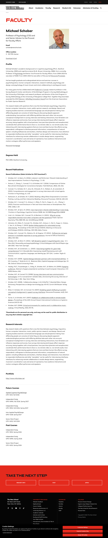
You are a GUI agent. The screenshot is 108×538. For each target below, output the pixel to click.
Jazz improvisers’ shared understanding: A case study (49, 210)
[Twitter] (12, 508)
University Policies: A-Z (39, 510)
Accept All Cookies (82, 535)
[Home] (14, 8)
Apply (100, 2)
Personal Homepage (13, 145)
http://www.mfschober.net (15, 378)
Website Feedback (38, 501)
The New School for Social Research (87, 508)
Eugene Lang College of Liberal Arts (87, 504)
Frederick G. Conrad (41, 89)
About (31, 8)
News (90, 2)
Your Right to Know (38, 519)
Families (61, 504)
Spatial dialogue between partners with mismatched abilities (44, 259)
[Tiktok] (23, 508)
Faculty (48, 8)
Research (56, 8)
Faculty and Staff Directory (40, 517)
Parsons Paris (81, 510)
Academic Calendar (38, 512)
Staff (60, 510)
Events (86, 2)
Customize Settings (83, 527)
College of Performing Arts (85, 506)
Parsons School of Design (84, 501)
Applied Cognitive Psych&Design (16, 392)
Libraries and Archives (39, 515)
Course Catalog (37, 506)
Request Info (21, 482)
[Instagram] (20, 508)
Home (7, 12)
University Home (10, 2)
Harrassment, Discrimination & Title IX (43, 521)
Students (61, 501)
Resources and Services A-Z (40, 508)
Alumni (61, 506)
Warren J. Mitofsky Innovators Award (32, 99)
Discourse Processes (58, 76)
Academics (39, 8)
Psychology (19, 73)
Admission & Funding (90, 8)
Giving (95, 2)
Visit (53, 482)
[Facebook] (8, 508)
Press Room (36, 523)
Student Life (66, 8)
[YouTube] (16, 508)
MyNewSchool (37, 504)
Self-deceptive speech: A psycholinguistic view (48, 241)
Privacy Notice (82, 517)
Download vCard (11, 58)
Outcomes (77, 8)
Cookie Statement (7, 532)
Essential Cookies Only (83, 531)
